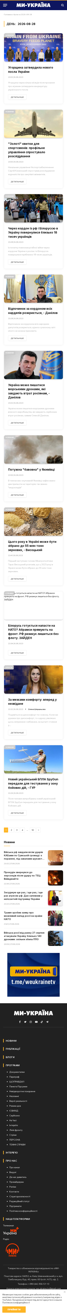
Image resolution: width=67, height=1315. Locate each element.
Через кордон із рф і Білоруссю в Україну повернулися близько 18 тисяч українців (33, 233)
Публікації (13, 1048)
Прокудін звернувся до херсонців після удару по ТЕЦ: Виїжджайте (22, 875)
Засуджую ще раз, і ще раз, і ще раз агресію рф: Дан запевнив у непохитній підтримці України (23, 895)
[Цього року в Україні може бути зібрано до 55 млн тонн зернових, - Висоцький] (33, 521)
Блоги (9, 667)
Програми (13, 1065)
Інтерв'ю (12, 1152)
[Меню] (5, 5)
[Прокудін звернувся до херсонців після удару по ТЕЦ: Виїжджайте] (55, 877)
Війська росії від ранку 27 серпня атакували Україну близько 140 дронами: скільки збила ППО (24, 936)
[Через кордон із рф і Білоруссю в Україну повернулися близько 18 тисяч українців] (33, 208)
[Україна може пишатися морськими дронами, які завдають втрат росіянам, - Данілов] (33, 365)
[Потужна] (33, 449)
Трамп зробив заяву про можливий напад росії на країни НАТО (23, 916)
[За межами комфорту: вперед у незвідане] (33, 679)
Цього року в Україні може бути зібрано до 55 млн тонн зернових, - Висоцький (32, 546)
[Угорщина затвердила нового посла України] (33, 47)
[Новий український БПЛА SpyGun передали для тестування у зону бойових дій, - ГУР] (33, 759)
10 (33, 830)
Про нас (11, 1160)
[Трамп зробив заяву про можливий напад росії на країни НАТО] (55, 918)
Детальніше (17, 97)
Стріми (9, 593)
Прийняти (13, 1309)
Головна (8, 14)
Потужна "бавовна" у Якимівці (31, 469)
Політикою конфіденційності (16, 1302)
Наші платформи (18, 1219)
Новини (10, 35)
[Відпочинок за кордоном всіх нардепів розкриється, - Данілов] (33, 289)
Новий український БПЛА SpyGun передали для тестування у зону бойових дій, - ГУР (33, 783)
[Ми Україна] (33, 5)
